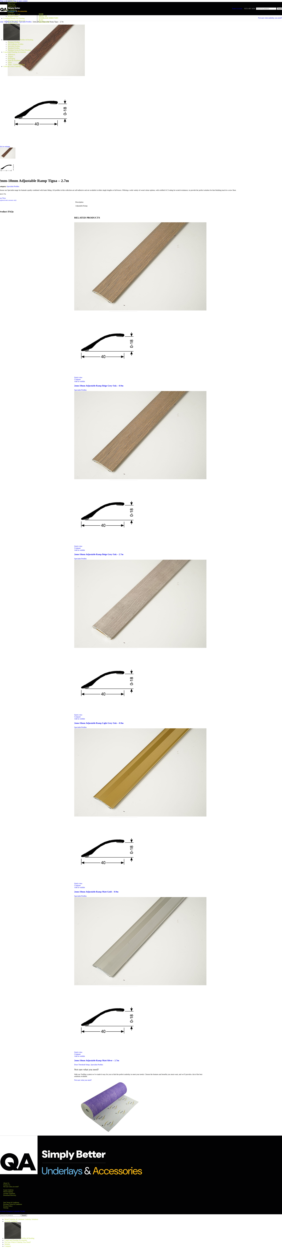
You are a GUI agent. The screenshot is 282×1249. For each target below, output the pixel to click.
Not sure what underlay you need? (270, 18)
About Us (6, 1183)
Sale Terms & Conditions (11, 1202)
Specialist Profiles (14, 46)
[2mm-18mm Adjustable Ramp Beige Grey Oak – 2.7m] (140, 479)
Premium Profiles (14, 42)
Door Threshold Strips (82, 1065)
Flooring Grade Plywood (16, 21)
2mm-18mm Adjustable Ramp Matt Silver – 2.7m (96, 1060)
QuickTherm (12, 2)
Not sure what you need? (11, 1186)
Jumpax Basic (12, 23)
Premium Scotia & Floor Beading (19, 50)
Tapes (10, 62)
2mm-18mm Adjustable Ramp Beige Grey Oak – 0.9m (98, 386)
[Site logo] (13, 12)
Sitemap (5, 1208)
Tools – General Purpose (16, 64)
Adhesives (11, 54)
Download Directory (9, 1195)
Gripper (10, 56)
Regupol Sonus (13, 16)
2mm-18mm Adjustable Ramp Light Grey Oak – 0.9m (98, 723)
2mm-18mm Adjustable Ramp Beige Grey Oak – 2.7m (98, 554)
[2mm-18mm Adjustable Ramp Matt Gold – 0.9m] (140, 816)
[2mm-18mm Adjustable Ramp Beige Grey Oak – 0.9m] (140, 310)
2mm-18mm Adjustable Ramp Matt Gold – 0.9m (96, 892)
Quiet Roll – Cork (14, 14)
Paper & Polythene (14, 60)
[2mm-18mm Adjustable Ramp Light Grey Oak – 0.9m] (140, 647)
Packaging (11, 58)
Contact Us (6, 1185)
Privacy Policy (7, 1206)
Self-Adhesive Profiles (15, 44)
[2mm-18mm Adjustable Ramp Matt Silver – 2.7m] (140, 985)
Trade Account (237, 8)
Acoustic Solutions (9, 1193)
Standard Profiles (14, 48)
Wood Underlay (8, 1192)
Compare (7, 1246)
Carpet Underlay (8, 1190)
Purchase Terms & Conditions (12, 1204)
